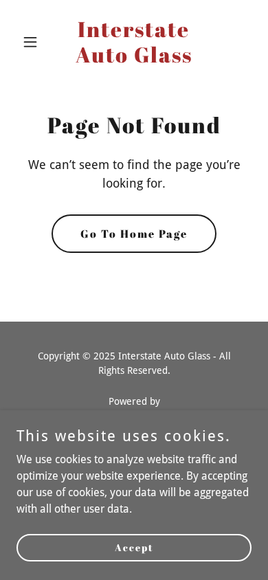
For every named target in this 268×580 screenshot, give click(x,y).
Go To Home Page (134, 233)
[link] (133, 58)
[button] (34, 42)
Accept (134, 547)
